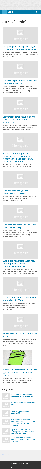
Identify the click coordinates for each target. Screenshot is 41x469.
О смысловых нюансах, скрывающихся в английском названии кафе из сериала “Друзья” (23, 422)
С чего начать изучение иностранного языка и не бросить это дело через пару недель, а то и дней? (18, 157)
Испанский (22, 463)
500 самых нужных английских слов (20, 335)
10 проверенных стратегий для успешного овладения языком (19, 48)
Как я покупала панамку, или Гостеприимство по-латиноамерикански (19, 263)
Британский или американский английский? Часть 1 (20, 299)
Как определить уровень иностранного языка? (16, 192)
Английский (14, 463)
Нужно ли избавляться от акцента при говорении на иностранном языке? (22, 396)
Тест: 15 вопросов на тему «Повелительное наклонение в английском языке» (23, 431)
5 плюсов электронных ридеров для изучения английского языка (20, 372)
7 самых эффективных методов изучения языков (20, 82)
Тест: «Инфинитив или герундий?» (20, 412)
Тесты (27, 463)
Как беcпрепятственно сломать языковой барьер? (20, 226)
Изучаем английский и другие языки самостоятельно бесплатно (20, 119)
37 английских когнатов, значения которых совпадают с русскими (24, 439)
